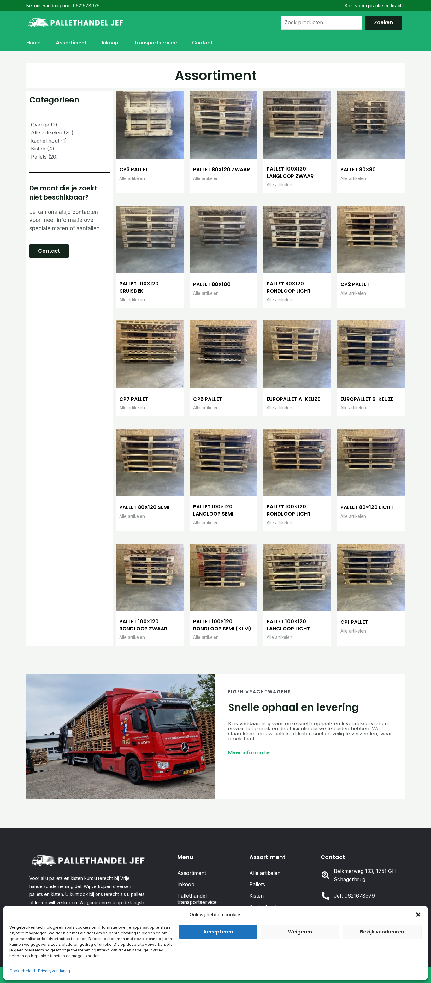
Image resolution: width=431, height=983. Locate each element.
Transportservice (155, 42)
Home (33, 42)
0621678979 (86, 5)
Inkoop (110, 42)
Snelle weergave (150, 152)
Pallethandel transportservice (197, 898)
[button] (418, 914)
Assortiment (71, 42)
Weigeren (300, 931)
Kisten (256, 895)
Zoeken (383, 22)
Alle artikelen (264, 873)
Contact (202, 42)
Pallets (257, 884)
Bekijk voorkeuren (382, 931)
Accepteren (218, 931)
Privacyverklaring (54, 970)
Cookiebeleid (22, 970)
